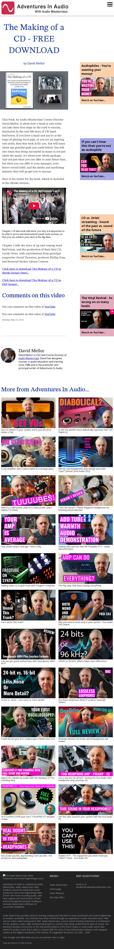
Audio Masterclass (29, 358)
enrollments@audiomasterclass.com (93, 887)
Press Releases (57, 893)
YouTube (50, 306)
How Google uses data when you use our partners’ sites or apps (34, 937)
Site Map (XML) (57, 897)
